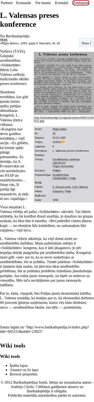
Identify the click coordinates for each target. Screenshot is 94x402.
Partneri (7, 3)
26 (54, 133)
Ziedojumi (81, 3)
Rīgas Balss (60, 129)
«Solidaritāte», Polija (64, 178)
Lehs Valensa (80, 186)
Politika (57, 170)
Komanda (23, 3)
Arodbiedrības (61, 174)
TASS (3, 40)
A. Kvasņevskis (62, 186)
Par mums (43, 3)
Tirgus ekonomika (63, 166)
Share (85, 43)
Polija (68, 191)
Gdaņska (58, 191)
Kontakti (61, 3)
